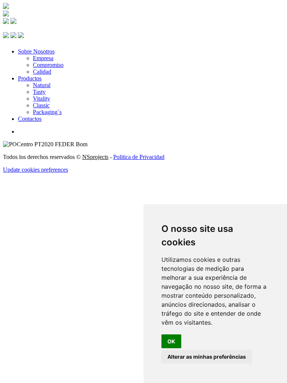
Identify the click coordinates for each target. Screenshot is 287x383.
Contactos (29, 119)
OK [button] (171, 341)
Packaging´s (47, 112)
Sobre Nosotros (36, 51)
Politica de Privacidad (138, 157)
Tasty (39, 92)
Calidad (42, 71)
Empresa (43, 58)
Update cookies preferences (35, 169)
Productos (29, 78)
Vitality (41, 98)
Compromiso (48, 65)
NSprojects (95, 157)
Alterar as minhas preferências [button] (206, 356)
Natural (41, 85)
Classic (41, 105)
